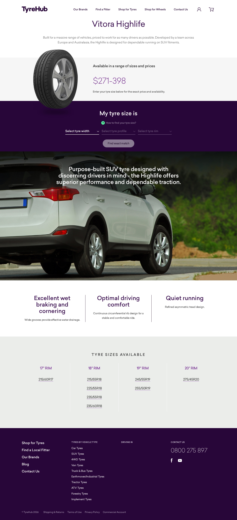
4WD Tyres (78, 459)
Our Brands (80, 9)
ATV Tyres (77, 488)
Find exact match (118, 143)
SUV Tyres (77, 454)
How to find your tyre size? (121, 122)
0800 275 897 (189, 450)
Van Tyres (77, 465)
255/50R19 (142, 388)
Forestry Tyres (79, 493)
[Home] (35, 9)
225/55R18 (94, 388)
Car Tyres (77, 448)
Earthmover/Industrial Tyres (87, 476)
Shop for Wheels (155, 9)
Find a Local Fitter (36, 450)
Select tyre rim (148, 131)
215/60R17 (46, 379)
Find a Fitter (103, 9)
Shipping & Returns (53, 512)
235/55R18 (94, 397)
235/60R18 (94, 406)
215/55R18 (94, 379)
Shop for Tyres (127, 9)
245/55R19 (142, 379)
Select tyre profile (114, 131)
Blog (25, 464)
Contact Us (181, 9)
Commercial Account (114, 512)
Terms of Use (74, 512)
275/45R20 (191, 379)
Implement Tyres (81, 499)
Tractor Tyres (79, 482)
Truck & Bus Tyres (82, 471)
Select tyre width (77, 131)
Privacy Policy (92, 512)
